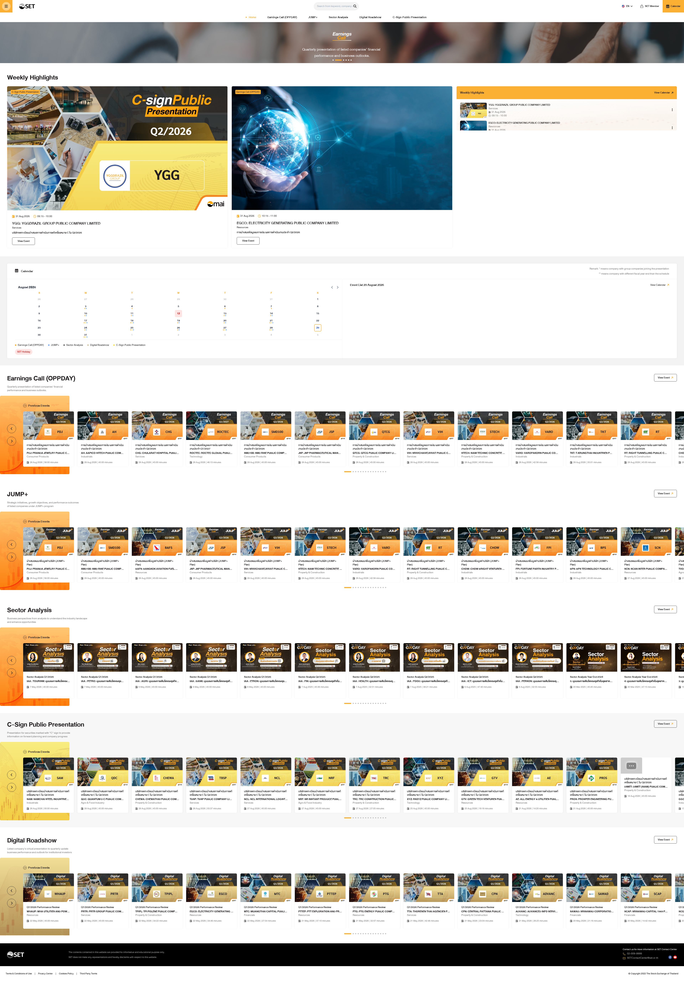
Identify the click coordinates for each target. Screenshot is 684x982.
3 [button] (85, 306)
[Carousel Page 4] (358, 471)
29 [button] (317, 327)
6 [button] (225, 306)
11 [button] (132, 313)
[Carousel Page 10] (373, 471)
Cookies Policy (66, 974)
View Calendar (662, 92)
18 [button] (132, 320)
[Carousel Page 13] (380, 471)
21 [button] (271, 320)
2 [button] (39, 306)
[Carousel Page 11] (375, 471)
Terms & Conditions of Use (19, 974)
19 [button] (178, 320)
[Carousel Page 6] (363, 471)
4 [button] (132, 306)
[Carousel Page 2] (353, 471)
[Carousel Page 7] (365, 471)
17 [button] (85, 320)
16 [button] (39, 320)
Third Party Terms (88, 974)
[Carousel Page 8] (368, 471)
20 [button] (225, 320)
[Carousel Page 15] (385, 471)
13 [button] (225, 313)
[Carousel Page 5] (360, 471)
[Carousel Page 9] (370, 471)
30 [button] (39, 335)
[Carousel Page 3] (355, 471)
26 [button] (178, 327)
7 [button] (271, 306)
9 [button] (39, 313)
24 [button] (85, 327)
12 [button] (178, 313)
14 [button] (271, 313)
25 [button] (132, 327)
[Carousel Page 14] (383, 471)
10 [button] (85, 313)
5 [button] (178, 306)
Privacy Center (45, 974)
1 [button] (317, 299)
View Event (24, 241)
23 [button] (39, 327)
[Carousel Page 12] (378, 471)
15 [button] (317, 313)
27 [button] (225, 327)
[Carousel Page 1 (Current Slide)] (347, 471)
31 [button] (85, 335)
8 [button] (317, 306)
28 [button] (271, 327)
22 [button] (317, 320)
